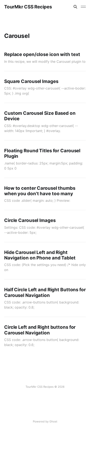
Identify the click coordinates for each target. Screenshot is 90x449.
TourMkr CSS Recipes (28, 6)
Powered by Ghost (45, 421)
